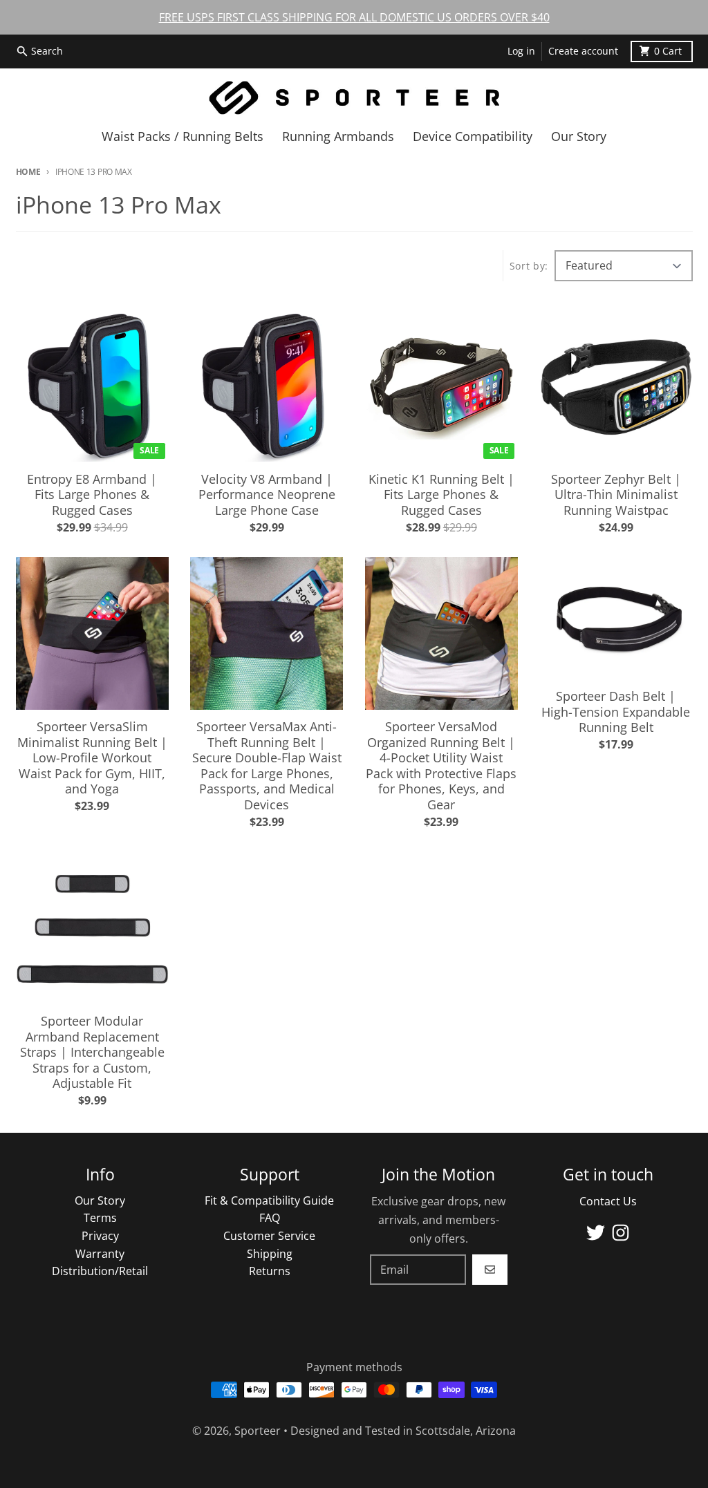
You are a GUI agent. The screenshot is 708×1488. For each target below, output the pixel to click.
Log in (521, 51)
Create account (583, 51)
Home (28, 172)
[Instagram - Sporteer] (620, 1232)
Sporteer (257, 1430)
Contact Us (608, 1201)
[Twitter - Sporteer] (595, 1232)
